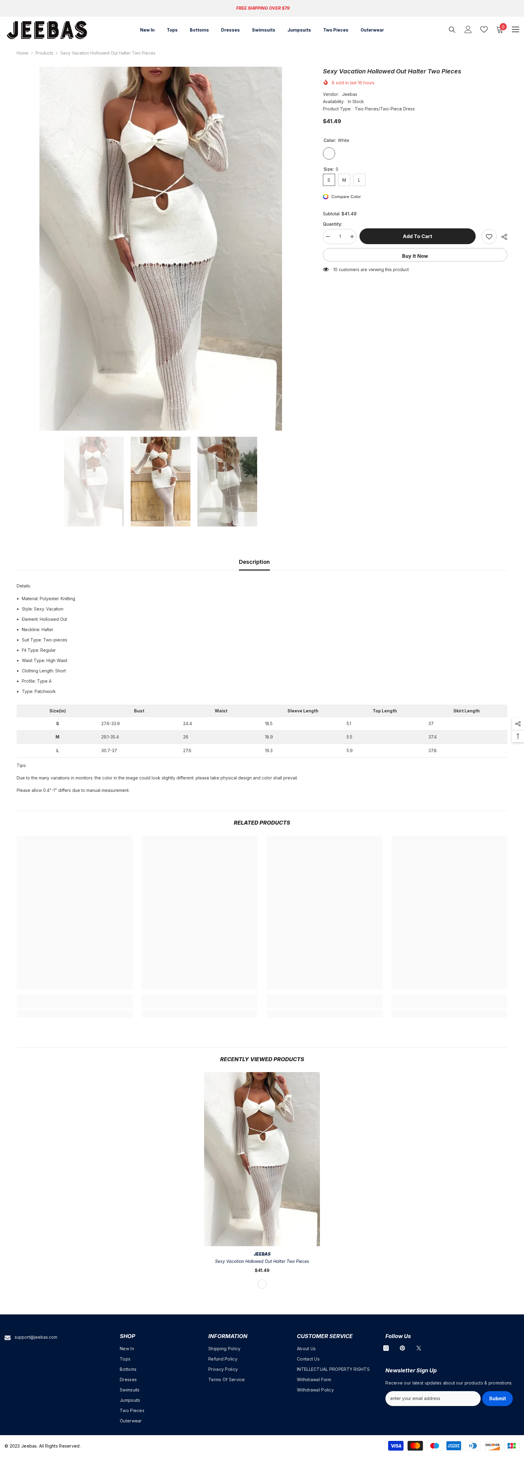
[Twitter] (418, 1348)
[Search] (452, 29)
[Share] (502, 237)
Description (254, 562)
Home (23, 53)
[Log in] (468, 29)
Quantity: (332, 224)
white (262, 1284)
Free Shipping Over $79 (263, 8)
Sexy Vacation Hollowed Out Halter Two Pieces (262, 1261)
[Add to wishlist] (489, 236)
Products (44, 53)
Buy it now (415, 256)
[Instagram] (386, 1348)
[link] (75, 1004)
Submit (497, 1398)
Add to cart (419, 236)
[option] (161, 249)
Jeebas (349, 94)
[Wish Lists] (484, 29)
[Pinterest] (402, 1348)
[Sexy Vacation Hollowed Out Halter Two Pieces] (262, 1159)
